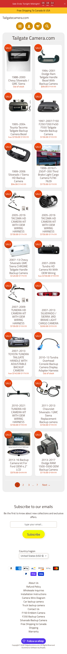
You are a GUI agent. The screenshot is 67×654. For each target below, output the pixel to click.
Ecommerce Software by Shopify (33, 647)
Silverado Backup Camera (33, 620)
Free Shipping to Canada (33, 624)
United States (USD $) (32, 556)
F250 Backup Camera (33, 616)
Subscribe (33, 534)
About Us (33, 583)
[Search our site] (47, 26)
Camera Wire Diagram (33, 598)
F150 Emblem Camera (33, 613)
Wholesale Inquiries (33, 590)
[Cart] (38, 26)
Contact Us (33, 609)
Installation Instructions (33, 594)
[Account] (29, 26)
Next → (46, 485)
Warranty (34, 631)
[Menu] (20, 26)
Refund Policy (33, 586)
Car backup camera (34, 601)
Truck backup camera (33, 605)
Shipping (33, 628)
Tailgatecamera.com (15, 17)
